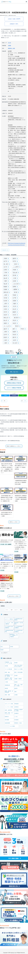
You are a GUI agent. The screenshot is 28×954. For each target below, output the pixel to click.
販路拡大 (7, 716)
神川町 (16, 292)
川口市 (9, 42)
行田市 (5, 309)
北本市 (14, 340)
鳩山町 (5, 283)
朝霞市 (14, 331)
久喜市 (5, 340)
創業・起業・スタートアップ (9, 713)
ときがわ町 (16, 283)
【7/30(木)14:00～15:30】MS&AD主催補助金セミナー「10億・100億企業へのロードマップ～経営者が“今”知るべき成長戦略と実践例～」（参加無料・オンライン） (20, 545)
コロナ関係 (12, 726)
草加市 (17, 326)
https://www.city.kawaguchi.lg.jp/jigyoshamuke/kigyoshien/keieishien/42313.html (16, 244)
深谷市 (14, 323)
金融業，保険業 (18, 678)
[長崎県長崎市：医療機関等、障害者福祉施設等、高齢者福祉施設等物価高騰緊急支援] (24, 400)
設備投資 (16, 713)
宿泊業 (16, 675)
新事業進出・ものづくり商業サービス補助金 (14, 635)
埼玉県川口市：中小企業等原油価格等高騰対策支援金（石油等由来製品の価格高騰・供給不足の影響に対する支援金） (13, 422)
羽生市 (14, 320)
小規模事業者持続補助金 (18, 619)
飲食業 (16, 662)
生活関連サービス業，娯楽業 (9, 675)
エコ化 (16, 716)
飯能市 (14, 312)
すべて (7, 609)
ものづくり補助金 (9, 619)
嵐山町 (5, 278)
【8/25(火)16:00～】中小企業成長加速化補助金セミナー (6, 541)
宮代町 (5, 298)
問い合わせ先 (5, 231)
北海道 (11, 646)
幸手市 (14, 261)
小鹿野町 (15, 289)
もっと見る (3, 652)
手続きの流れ (5, 202)
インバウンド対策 (9, 706)
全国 (1, 646)
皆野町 (14, 286)
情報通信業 (7, 685)
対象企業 (4, 99)
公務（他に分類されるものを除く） (18, 666)
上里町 (5, 295)
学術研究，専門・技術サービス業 (9, 679)
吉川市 (5, 267)
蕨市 (14, 329)
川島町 (5, 258)
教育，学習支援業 (18, 672)
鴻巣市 (5, 323)
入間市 (5, 331)
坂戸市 (5, 261)
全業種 (9, 45)
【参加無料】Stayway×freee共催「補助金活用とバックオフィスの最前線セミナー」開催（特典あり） (6, 565)
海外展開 (7, 719)
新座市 (5, 337)
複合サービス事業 (18, 669)
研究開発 (16, 719)
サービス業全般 (8, 669)
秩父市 (14, 309)
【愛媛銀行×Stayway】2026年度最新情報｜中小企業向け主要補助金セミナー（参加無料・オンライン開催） (6, 586)
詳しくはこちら (14, 371)
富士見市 (15, 343)
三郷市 (5, 281)
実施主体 (4, 96)
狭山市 (5, 320)
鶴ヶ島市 (6, 264)
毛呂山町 (15, 272)
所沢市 (5, 312)
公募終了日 (4, 113)
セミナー (16, 609)
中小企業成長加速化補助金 (18, 631)
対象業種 (4, 45)
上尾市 (5, 303)
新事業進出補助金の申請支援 (14, 383)
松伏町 (5, 300)
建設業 (16, 688)
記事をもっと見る (13, 522)
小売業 (6, 681)
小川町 (14, 278)
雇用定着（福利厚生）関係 (18, 710)
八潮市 (5, 343)
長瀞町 (5, 289)
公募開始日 (4, 110)
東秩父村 (6, 292)
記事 (11, 609)
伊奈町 (14, 269)
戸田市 (22, 329)
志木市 (5, 334)
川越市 (14, 303)
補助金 (21, 609)
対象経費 (4, 51)
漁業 (15, 691)
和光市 (14, 334)
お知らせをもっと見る (13, 596)
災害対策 (16, 706)
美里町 (14, 300)
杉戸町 (14, 298)
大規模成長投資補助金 (9, 631)
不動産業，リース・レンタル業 (8, 663)
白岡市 (5, 269)
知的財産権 (7, 723)
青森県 (2, 649)
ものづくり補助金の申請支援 (14, 387)
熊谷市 (5, 306)
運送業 (16, 681)
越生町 (5, 275)
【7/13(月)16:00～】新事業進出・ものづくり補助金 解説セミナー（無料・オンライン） (20, 567)
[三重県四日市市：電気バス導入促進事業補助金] (4, 400)
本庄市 (14, 314)
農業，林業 (7, 694)
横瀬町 (5, 286)
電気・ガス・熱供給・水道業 (18, 685)
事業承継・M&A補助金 (18, 623)
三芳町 (5, 272)
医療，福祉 (7, 672)
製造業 (6, 688)
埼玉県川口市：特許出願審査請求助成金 (10, 440)
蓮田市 (14, 258)
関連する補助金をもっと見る (13, 446)
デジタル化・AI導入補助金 (9, 623)
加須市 (5, 314)
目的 (3, 48)
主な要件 (4, 116)
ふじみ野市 (16, 267)
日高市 (16, 264)
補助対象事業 (5, 101)
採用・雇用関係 (8, 710)
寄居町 (14, 295)
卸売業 (6, 665)
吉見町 (14, 281)
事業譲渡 (16, 703)
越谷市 (5, 329)
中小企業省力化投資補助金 (9, 627)
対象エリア (4, 42)
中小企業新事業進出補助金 (18, 627)
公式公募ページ (5, 244)
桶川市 (14, 337)
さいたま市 (7, 326)
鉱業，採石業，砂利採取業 (9, 692)
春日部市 (16, 317)
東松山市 (6, 317)
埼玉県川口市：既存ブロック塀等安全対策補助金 (12, 436)
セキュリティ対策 (9, 703)
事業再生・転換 (11, 48)
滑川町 (14, 275)
